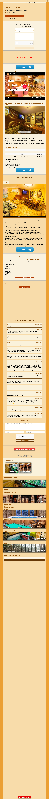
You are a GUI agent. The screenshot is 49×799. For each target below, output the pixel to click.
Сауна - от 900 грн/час (11, 18)
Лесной (25, 10)
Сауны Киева (7, 2)
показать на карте (22, 14)
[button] (4, 200)
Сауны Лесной (29, 2)
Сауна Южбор (8, 519)
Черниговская (12, 12)
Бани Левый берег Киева (13, 2)
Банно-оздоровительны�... (27, 463)
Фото (6, 182)
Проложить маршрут (24, 287)
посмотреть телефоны (17, 16)
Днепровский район (19, 10)
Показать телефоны (25, 797)
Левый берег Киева (11, 10)
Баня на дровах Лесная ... (13, 463)
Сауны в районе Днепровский (22, 2)
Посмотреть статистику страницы (24, 449)
